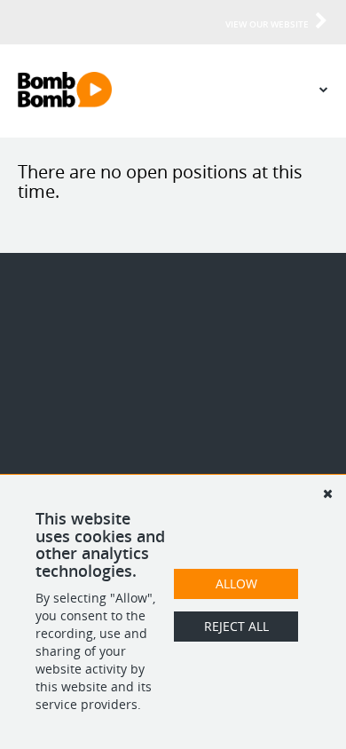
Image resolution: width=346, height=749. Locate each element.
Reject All (236, 626)
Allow (236, 583)
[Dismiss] (327, 493)
